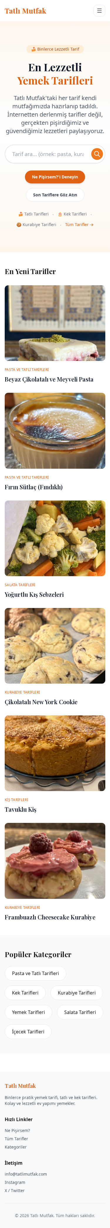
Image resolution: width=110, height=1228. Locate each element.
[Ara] (97, 154)
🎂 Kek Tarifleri (72, 214)
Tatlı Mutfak (25, 10)
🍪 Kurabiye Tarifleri (36, 224)
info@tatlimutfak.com (26, 1174)
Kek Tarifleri (25, 993)
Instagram (15, 1182)
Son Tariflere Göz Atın (55, 195)
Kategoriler (16, 1147)
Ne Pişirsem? (17, 1130)
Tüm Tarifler (16, 1138)
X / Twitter (15, 1190)
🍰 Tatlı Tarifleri (33, 214)
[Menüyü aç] (99, 10)
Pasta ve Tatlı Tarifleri (35, 973)
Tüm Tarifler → (79, 224)
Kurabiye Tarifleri (77, 993)
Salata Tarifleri (80, 1012)
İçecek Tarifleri (28, 1031)
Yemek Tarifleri (28, 1012)
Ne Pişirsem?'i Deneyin (55, 177)
